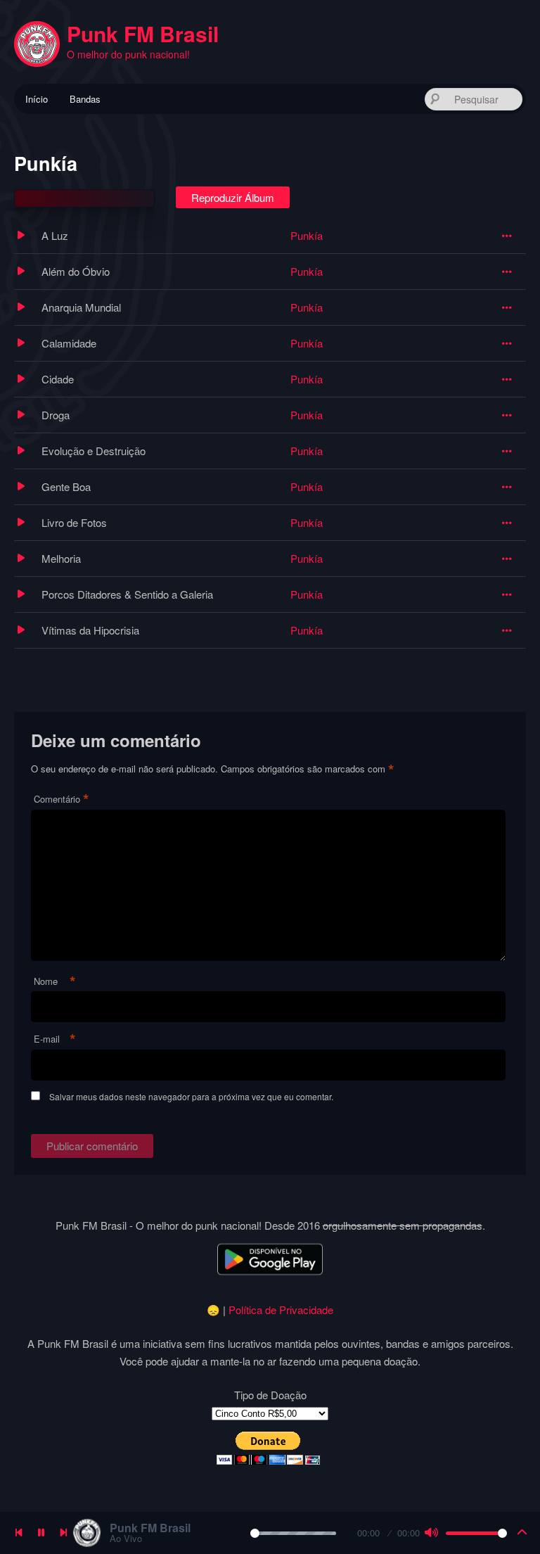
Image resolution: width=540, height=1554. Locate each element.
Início (36, 99)
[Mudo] (431, 1533)
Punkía (306, 235)
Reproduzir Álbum (232, 197)
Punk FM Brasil (143, 33)
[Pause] (41, 1533)
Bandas (85, 99)
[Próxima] (63, 1533)
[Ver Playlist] (521, 1533)
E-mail (55, 1039)
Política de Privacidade (281, 1309)
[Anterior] (18, 1533)
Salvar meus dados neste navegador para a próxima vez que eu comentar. (191, 1096)
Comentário (61, 799)
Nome (55, 982)
